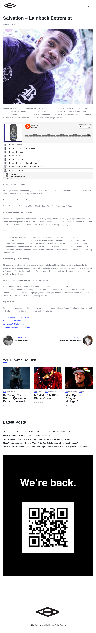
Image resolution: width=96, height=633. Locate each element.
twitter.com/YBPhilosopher (13, 324)
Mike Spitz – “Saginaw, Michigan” (73, 398)
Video (82, 391)
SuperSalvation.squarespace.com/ (16, 317)
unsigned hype (9, 391)
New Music (38, 391)
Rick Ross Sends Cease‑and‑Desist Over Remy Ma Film (26, 435)
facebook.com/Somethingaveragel (16, 327)
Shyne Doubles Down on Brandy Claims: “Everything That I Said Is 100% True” (36, 432)
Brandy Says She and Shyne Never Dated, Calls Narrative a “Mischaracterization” (37, 439)
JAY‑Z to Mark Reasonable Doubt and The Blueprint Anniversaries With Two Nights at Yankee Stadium (46, 447)
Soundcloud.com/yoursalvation (15, 321)
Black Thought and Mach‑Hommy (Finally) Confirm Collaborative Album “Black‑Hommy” (40, 443)
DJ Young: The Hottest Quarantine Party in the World (15, 398)
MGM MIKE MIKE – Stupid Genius (46, 397)
